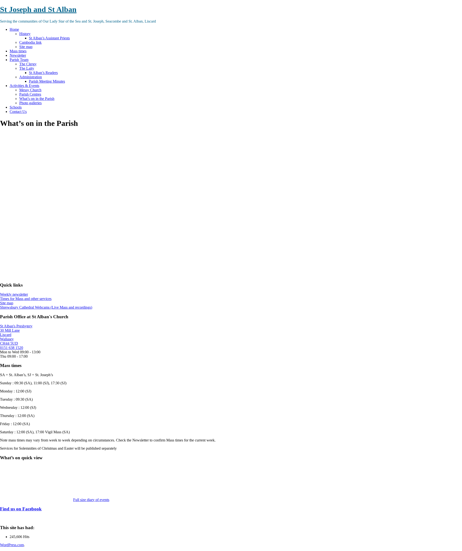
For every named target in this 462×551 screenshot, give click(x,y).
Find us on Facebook (21, 508)
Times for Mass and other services (25, 299)
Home (14, 29)
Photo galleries (30, 103)
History (25, 34)
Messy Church (30, 90)
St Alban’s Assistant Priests (49, 38)
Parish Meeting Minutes (47, 81)
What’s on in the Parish (36, 99)
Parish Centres (30, 94)
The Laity (26, 68)
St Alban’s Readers (43, 73)
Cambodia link (30, 42)
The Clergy (28, 64)
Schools (16, 107)
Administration (30, 77)
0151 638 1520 (11, 348)
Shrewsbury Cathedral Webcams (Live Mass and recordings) (46, 307)
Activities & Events (24, 86)
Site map (25, 47)
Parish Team (19, 60)
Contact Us (18, 112)
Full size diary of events (91, 500)
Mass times (18, 51)
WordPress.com (12, 545)
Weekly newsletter (14, 294)
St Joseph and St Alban (38, 9)
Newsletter (18, 55)
